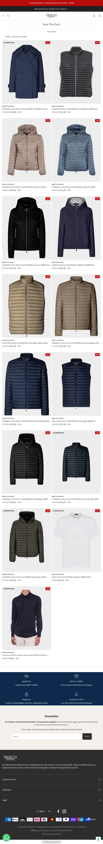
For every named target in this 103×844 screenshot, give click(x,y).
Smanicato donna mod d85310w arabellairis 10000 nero (75, 109)
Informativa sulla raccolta (51, 842)
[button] (3, 16)
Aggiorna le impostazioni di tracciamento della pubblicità (53, 830)
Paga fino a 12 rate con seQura (48, 9)
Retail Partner (56, 834)
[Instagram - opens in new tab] (64, 811)
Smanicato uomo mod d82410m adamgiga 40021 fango (25, 343)
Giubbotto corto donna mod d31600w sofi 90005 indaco (25, 109)
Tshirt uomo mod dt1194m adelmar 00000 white (71, 577)
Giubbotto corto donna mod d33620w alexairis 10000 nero (26, 265)
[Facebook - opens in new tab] (58, 811)
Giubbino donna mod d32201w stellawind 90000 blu (73, 265)
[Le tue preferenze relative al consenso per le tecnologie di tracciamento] (98, 839)
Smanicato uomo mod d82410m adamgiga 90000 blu (73, 421)
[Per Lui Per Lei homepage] (51, 16)
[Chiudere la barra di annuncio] (100, 8)
